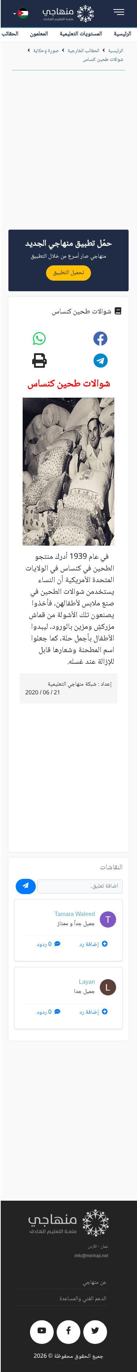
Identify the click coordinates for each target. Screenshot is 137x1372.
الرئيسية (122, 34)
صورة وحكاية (46, 51)
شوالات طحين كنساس (103, 59)
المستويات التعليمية (81, 34)
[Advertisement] (68, 152)
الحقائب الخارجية (83, 51)
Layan (87, 982)
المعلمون (39, 34)
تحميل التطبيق (68, 273)
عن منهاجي (94, 1282)
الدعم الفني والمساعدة (83, 1299)
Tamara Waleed (74, 915)
